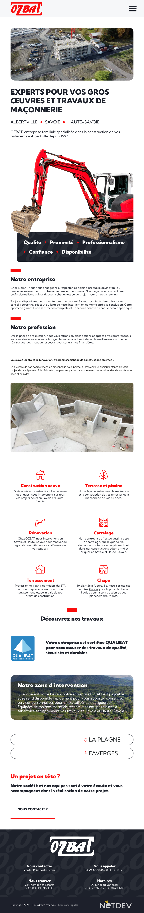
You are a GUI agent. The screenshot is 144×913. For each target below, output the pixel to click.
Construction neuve (40, 485)
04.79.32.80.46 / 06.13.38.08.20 (104, 870)
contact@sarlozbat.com (39, 870)
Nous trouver (39, 881)
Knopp (93, 589)
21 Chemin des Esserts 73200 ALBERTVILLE (39, 886)
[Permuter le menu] (133, 8)
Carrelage (104, 532)
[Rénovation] (40, 522)
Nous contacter (39, 866)
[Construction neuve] (40, 475)
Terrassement (40, 580)
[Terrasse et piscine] (103, 475)
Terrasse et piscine (103, 485)
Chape (103, 580)
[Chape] (103, 569)
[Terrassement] (40, 569)
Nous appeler (105, 866)
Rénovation (40, 532)
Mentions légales (68, 904)
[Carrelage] (103, 522)
